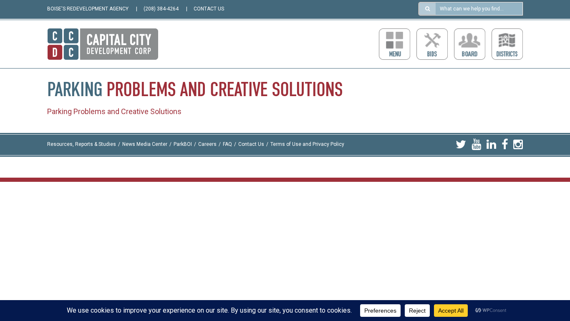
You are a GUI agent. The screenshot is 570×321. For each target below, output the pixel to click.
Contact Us (251, 145)
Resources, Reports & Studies (81, 145)
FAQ (227, 145)
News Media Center (144, 145)
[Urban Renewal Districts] (507, 44)
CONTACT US (209, 9)
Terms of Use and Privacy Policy (307, 145)
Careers (207, 145)
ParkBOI (183, 145)
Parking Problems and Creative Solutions (114, 111)
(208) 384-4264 (161, 9)
